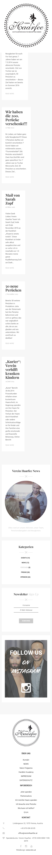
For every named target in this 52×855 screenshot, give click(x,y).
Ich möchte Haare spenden (26, 800)
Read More (9, 94)
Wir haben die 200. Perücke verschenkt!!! (16, 117)
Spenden (23, 577)
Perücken (24, 567)
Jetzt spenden (26, 792)
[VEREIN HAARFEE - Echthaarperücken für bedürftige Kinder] (26, 26)
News (24, 563)
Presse (24, 572)
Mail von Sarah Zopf (12, 199)
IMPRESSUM (26, 776)
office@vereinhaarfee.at (27, 833)
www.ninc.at (31, 850)
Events (24, 558)
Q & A (26, 812)
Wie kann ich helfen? (26, 808)
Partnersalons (26, 796)
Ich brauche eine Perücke (26, 804)
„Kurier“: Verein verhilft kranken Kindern (13, 369)
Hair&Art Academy (26, 772)
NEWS (26, 764)
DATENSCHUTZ (26, 780)
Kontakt (26, 760)
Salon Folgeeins (26, 768)
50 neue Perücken (13, 288)
